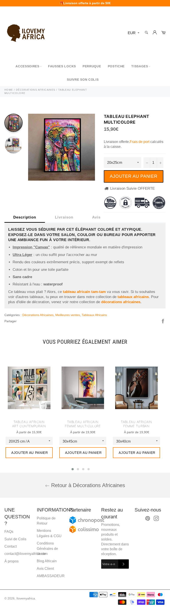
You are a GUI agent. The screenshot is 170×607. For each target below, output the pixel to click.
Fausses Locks (62, 66)
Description (24, 217)
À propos (11, 561)
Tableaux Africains (94, 315)
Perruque (92, 66)
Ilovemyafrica (25, 598)
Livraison (64, 217)
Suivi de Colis (15, 539)
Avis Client (45, 568)
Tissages (139, 66)
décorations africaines (120, 302)
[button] (72, 469)
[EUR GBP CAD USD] (133, 33)
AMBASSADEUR (51, 576)
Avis (96, 217)
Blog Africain (47, 561)
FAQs (8, 531)
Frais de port (139, 142)
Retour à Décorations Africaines (87, 485)
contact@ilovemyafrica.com (26, 554)
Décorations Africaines (38, 315)
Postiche (116, 66)
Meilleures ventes (67, 315)
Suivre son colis (83, 79)
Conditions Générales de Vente (47, 548)
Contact (10, 546)
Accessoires (27, 66)
